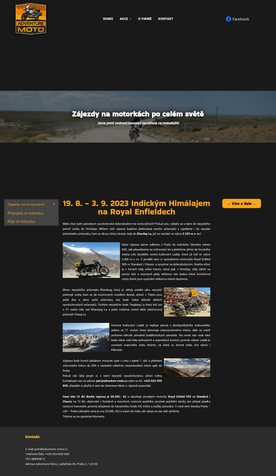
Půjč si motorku (21, 221)
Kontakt (165, 19)
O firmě (145, 19)
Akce (124, 19)
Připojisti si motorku (25, 213)
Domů (108, 19)
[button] (31, 204)
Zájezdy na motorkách (25, 204)
